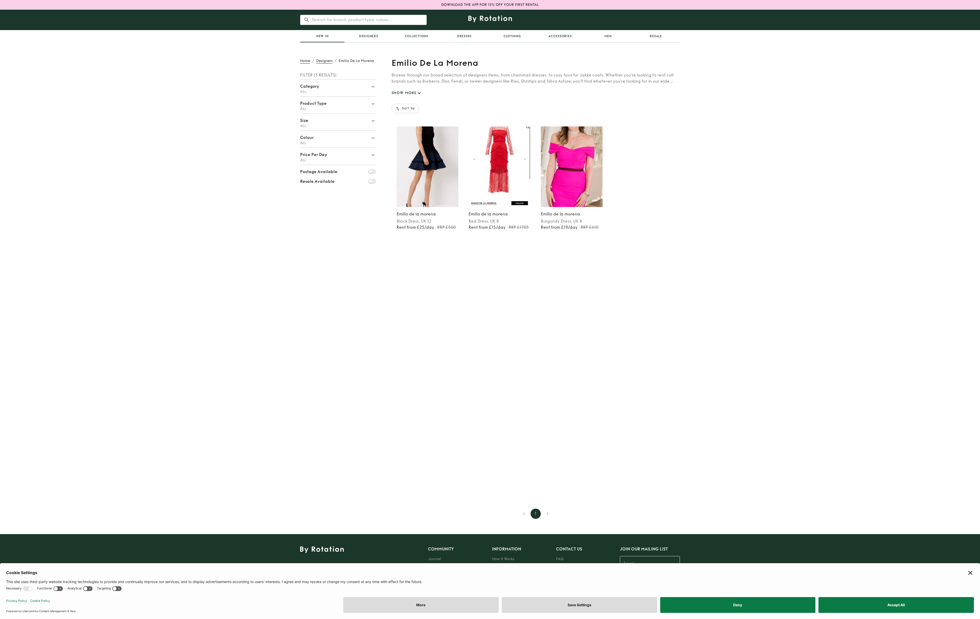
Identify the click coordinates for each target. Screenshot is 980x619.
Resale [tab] (656, 36)
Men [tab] (607, 36)
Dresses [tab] (464, 36)
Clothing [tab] (512, 36)
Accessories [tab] (560, 36)
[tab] (322, 36)
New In (322, 36)
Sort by (408, 108)
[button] (338, 88)
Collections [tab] (416, 36)
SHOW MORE (403, 93)
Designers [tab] (368, 36)
